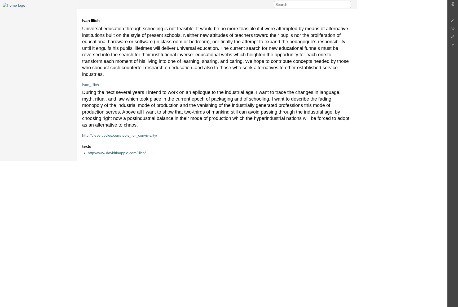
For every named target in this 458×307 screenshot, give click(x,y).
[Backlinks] (453, 38)
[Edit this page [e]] (453, 22)
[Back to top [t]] (453, 46)
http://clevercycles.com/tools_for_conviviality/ (119, 135)
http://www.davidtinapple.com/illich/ (117, 153)
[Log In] (453, 5)
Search (348, 4)
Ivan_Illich (90, 85)
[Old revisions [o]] (453, 30)
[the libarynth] (14, 5)
